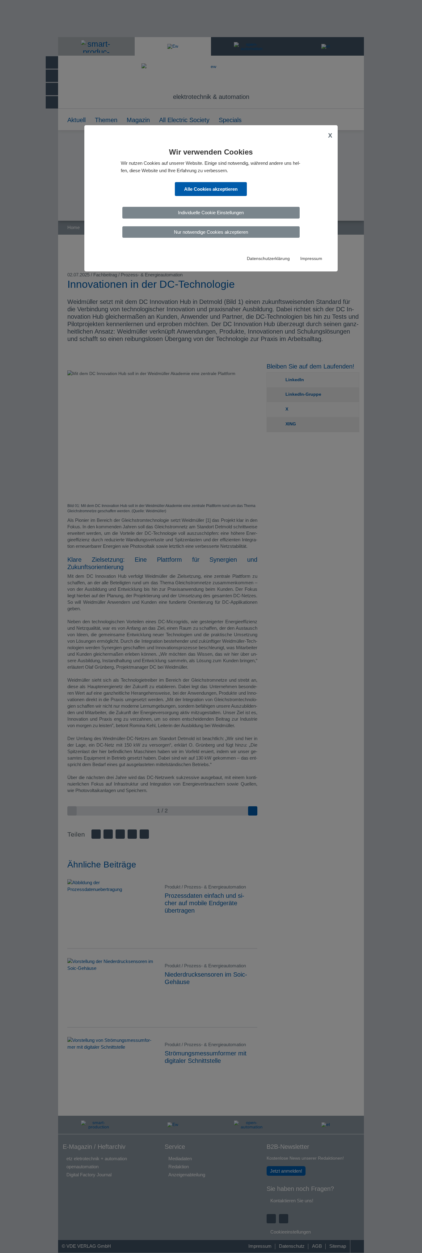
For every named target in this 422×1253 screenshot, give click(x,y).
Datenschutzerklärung (268, 258)
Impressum (311, 258)
